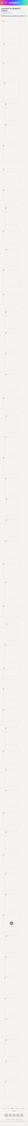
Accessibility (18, 1108)
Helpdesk (14, 1111)
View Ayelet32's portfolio (6, 12)
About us (4, 1108)
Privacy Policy (24, 1121)
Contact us (24, 1108)
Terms (8, 1108)
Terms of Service (17, 1121)
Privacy (12, 1108)
